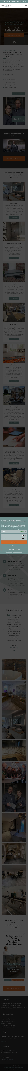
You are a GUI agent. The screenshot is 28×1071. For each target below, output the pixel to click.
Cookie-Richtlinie (9, 552)
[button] (26, 519)
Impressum (20, 552)
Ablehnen (14, 545)
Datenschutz (15, 552)
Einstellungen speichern (14, 549)
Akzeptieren (14, 542)
